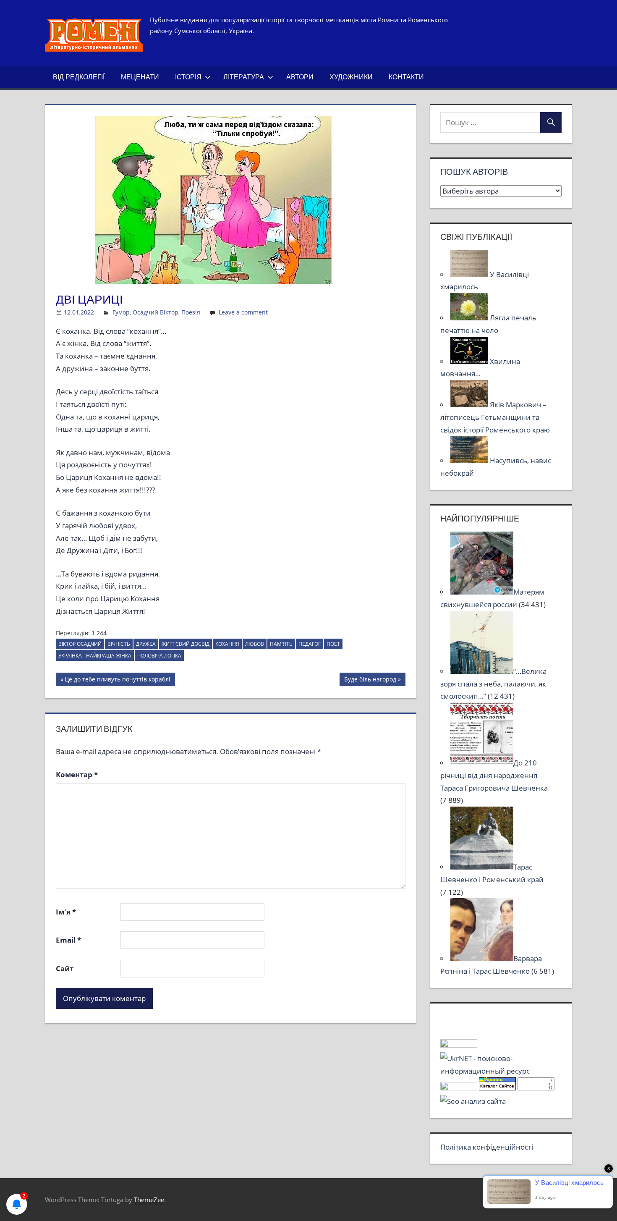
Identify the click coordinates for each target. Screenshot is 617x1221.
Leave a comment (243, 312)
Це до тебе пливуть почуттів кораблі (117, 680)
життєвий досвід (185, 643)
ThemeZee (149, 1199)
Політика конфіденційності (486, 1147)
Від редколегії (79, 77)
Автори (300, 77)
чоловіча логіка (159, 655)
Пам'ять (281, 643)
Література (243, 77)
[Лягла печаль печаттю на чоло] (470, 317)
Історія (188, 77)
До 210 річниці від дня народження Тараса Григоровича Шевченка (494, 775)
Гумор (121, 312)
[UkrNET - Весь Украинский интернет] (500, 1071)
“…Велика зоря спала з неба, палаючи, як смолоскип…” (493, 683)
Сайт (64, 968)
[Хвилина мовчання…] (470, 361)
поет (333, 643)
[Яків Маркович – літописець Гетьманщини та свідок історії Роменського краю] (470, 404)
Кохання (227, 643)
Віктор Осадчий (80, 643)
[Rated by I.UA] (458, 1045)
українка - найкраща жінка (94, 655)
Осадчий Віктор (155, 312)
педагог (309, 643)
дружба (146, 643)
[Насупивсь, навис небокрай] (470, 460)
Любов (254, 643)
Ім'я (66, 912)
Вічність (118, 643)
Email (68, 940)
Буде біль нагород (370, 680)
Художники (351, 77)
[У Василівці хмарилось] (470, 274)
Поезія (190, 312)
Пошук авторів (474, 171)
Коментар (77, 774)
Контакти (406, 77)
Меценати (140, 77)
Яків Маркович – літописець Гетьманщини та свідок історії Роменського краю (495, 417)
